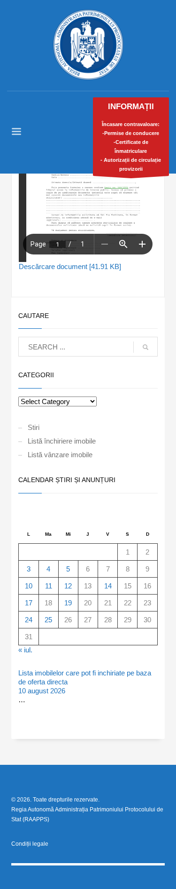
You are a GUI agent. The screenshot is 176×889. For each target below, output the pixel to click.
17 (28, 603)
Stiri (33, 427)
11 (48, 586)
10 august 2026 (41, 691)
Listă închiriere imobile (62, 441)
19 (68, 603)
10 (28, 586)
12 (68, 586)
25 (48, 620)
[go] (145, 347)
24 (28, 620)
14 (108, 586)
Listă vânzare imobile (60, 455)
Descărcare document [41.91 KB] (70, 266)
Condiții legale (29, 844)
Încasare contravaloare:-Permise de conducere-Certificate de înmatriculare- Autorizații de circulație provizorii (130, 137)
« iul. (25, 650)
